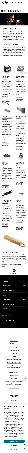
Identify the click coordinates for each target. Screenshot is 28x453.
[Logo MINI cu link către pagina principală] (14, 396)
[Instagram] (6, 320)
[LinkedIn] (13, 320)
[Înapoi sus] (14, 270)
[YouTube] (10, 320)
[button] (15, 2)
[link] (12, 2)
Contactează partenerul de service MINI (13, 55)
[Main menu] (26, 2)
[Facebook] (2, 320)
